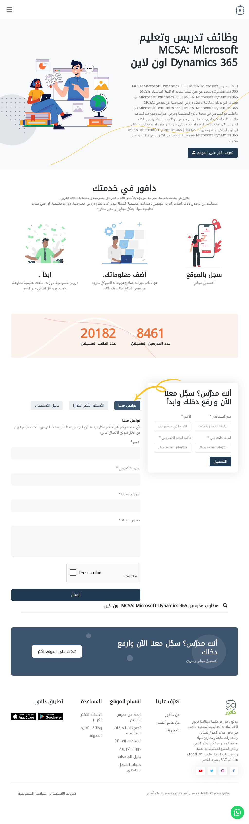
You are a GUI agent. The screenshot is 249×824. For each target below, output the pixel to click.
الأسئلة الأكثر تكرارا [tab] (88, 405)
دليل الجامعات (129, 756)
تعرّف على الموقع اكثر (57, 651)
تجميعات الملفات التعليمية (127, 731)
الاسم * (186, 417)
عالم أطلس (153, 793)
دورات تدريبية (130, 748)
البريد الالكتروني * (220, 438)
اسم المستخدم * (221, 417)
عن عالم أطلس (168, 722)
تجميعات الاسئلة (128, 741)
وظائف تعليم (91, 728)
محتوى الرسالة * (129, 521)
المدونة (96, 735)
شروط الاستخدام (62, 793)
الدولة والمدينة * (129, 495)
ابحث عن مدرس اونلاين (128, 717)
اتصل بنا (173, 730)
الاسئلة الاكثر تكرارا (91, 717)
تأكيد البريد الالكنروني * (175, 438)
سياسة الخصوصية (32, 793)
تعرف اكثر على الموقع (214, 152)
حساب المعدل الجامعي (129, 767)
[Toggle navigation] (9, 9)
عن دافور (172, 714)
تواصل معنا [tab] (127, 405)
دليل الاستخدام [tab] (47, 405)
